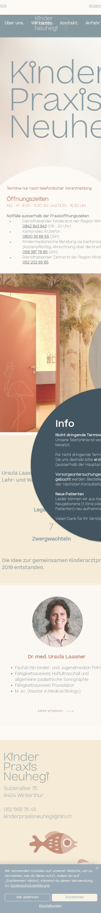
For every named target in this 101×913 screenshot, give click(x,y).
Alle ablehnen (27, 897)
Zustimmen (74, 897)
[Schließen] (94, 870)
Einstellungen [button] (50, 906)
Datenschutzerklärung (30, 886)
